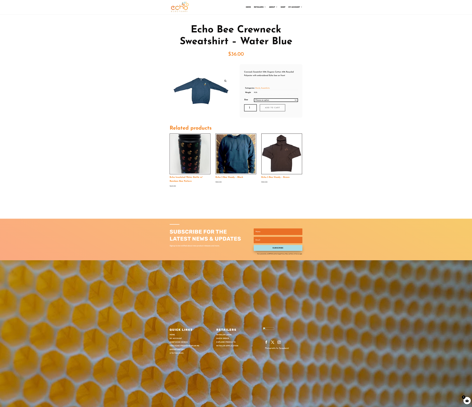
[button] (225, 81)
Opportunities (177, 350)
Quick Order (222, 338)
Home (248, 7)
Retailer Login (224, 335)
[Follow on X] (272, 342)
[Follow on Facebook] (266, 342)
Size (246, 100)
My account (294, 7)
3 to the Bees (177, 353)
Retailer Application (227, 346)
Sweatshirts (265, 88)
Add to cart (272, 108)
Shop (283, 7)
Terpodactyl (284, 348)
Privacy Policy (284, 253)
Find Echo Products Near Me (184, 346)
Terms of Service (295, 253)
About (272, 7)
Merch (257, 88)
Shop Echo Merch (179, 342)
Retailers (259, 7)
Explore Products (226, 342)
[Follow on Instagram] (279, 342)
